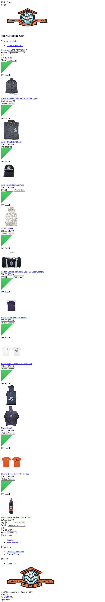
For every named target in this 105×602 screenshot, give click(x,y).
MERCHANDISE (15, 45)
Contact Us (11, 563)
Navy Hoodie (7, 428)
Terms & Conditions (15, 552)
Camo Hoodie (7, 228)
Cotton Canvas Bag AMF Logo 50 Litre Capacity (22, 272)
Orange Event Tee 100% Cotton (15, 474)
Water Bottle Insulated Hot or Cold (16, 517)
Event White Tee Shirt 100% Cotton (16, 363)
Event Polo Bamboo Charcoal (14, 318)
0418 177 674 (7, 597)
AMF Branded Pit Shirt (11, 142)
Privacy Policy (13, 554)
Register (10, 540)
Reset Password (13, 542)
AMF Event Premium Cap (12, 185)
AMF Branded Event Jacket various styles (19, 98)
